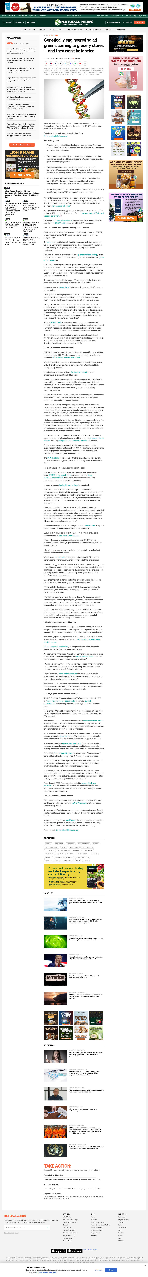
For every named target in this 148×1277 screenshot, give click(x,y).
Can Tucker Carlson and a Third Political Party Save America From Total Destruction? (13, 225)
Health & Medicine (56, 30)
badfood (51, 68)
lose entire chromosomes (69, 535)
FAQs (135, 16)
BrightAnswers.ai (102, 16)
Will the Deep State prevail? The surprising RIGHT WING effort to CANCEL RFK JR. (86, 1091)
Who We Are (67, 1217)
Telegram (121, 1222)
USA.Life (121, 1241)
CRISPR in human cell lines (60, 475)
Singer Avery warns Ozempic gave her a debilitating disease (83, 1110)
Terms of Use (67, 1241)
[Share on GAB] (75, 63)
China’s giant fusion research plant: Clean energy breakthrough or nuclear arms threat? (86, 939)
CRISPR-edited (61, 223)
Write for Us (67, 1227)
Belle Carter (81, 992)
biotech (87, 68)
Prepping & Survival (94, 30)
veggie (97, 74)
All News (94, 1219)
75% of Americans (79, 803)
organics (85, 72)
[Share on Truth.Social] (70, 63)
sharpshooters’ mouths (85, 657)
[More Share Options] (85, 63)
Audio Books (42, 16)
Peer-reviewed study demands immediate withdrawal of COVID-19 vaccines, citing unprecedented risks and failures (84, 1073)
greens (50, 242)
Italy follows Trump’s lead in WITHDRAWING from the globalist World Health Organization (86, 1147)
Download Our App (117, 16)
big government (78, 68)
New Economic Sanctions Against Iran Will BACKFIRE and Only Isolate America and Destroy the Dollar (31, 241)
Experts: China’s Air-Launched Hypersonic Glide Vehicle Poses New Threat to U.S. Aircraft (20, 107)
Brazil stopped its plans (63, 753)
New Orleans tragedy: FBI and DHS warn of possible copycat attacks (84, 976)
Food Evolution (64, 70)
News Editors (61, 58)
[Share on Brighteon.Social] (46, 63)
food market (65, 736)
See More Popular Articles (22, 145)
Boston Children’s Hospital (69, 485)
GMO (62, 72)
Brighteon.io (122, 1217)
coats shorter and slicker (93, 721)
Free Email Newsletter (70, 1222)
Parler (120, 1225)
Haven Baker (64, 287)
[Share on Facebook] (56, 63)
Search (143, 16)
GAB (119, 1238)
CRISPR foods (56, 322)
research (47, 74)
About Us (128, 16)
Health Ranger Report (13, 183)
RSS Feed (94, 1235)
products (99, 72)
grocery (67, 72)
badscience (67, 68)
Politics (32, 30)
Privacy (52, 1257)
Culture (42, 30)
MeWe (120, 1235)
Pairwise (92, 72)
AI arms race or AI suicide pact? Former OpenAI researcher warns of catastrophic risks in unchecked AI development (85, 921)
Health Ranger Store (97, 1222)
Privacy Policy (67, 1238)
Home (4, 16)
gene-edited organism (68, 674)
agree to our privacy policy (46, 1272)
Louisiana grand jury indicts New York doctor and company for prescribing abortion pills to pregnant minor (86, 1054)
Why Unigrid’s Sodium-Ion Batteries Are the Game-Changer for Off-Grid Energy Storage (21, 116)
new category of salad (61, 206)
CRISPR (46, 70)
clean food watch (97, 68)
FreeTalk (121, 1233)
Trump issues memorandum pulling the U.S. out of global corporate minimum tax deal (86, 958)
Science (109, 30)
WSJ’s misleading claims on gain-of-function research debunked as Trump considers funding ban (86, 902)
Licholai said (60, 557)
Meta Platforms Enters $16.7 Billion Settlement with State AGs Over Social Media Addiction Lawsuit (21, 89)
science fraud (70, 74)
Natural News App (96, 1227)
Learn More (98, 1270)
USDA (92, 74)
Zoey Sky (80, 973)
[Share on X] (61, 63)
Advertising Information (70, 1233)
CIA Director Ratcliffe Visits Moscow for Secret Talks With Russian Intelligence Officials (20, 70)
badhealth (59, 68)
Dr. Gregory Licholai (79, 372)
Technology (120, 30)
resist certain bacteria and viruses (66, 358)
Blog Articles (95, 1233)
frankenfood (94, 70)
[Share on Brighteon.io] (51, 63)
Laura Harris (81, 955)
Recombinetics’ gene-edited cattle (61, 701)
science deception (57, 74)
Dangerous (54, 70)
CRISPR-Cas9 (89, 525)
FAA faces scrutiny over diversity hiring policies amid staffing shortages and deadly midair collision (86, 996)
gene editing (88, 850)
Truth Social (122, 1227)
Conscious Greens (64, 220)
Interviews (32, 16)
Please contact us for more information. (56, 1198)
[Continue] (47, 1227)
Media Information (69, 1230)
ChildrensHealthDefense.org (55, 136)
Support (65, 1225)
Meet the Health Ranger (70, 1219)
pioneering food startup (87, 255)
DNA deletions (53, 458)
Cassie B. (81, 898)
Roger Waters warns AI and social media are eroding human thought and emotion (21, 80)
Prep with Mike (22, 16)
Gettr (120, 1230)
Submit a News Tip (69, 1235)
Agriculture (53, 35)
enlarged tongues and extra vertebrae (73, 441)
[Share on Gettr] (80, 63)
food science (75, 70)
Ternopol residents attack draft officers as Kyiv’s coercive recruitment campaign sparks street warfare (21, 51)
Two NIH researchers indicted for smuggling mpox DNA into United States (19, 136)
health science (76, 72)
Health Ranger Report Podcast (101, 1225)
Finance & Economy (75, 30)
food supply (84, 70)
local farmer (70, 820)
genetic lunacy (55, 72)
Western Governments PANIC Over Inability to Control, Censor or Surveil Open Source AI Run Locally (31, 207)
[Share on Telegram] (65, 63)
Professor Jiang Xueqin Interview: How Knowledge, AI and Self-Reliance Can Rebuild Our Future (13, 241)
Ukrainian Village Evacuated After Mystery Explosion (19, 98)
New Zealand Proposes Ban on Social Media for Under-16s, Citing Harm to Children (20, 60)
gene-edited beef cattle (72, 743)
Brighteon (11, 16)
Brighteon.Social (123, 1219)
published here (103, 1260)
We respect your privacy (11, 1233)
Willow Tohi (81, 917)
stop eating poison (82, 74)
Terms (57, 1257)
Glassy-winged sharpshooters (56, 647)
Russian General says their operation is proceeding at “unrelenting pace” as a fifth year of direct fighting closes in (21, 126)
